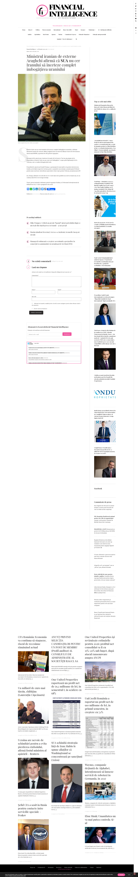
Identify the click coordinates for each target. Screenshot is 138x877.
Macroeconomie (46, 30)
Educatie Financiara (84, 34)
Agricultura (37, 34)
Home (23, 30)
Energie (83, 30)
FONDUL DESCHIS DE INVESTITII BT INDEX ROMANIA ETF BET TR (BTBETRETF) (48, 363)
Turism (60, 34)
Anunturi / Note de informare (65, 39)
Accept (121, 874)
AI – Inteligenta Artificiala (104, 30)
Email (59, 289)
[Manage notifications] (134, 874)
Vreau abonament (57, 25)
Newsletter (58, 867)
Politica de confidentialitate (81, 867)
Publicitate (98, 867)
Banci (76, 30)
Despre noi (32, 867)
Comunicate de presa (70, 34)
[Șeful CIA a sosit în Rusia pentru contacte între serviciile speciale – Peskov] (136, 33)
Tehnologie (92, 30)
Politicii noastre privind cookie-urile (17, 875)
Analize (30, 34)
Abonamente (51, 867)
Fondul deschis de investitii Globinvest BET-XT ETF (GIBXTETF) (44, 347)
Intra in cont (67, 25)
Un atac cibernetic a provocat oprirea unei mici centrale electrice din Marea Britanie (104, 556)
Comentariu (35, 275)
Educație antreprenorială (99, 34)
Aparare (54, 34)
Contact (92, 867)
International (57, 30)
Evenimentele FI (76, 25)
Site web (34, 296)
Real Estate (46, 34)
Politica (38, 30)
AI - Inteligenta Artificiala (97, 852)
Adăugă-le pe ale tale (57, 261)
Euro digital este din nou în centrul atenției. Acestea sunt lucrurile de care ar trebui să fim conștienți (104, 507)
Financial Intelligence (31, 49)
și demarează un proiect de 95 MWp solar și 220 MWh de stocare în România (104, 531)
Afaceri (30, 30)
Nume (34, 289)
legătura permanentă (59, 194)
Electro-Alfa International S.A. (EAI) (38, 357)
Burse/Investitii (67, 30)
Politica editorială (68, 867)
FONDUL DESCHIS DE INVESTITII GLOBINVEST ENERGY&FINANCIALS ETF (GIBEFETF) (49, 352)
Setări (129, 874)
